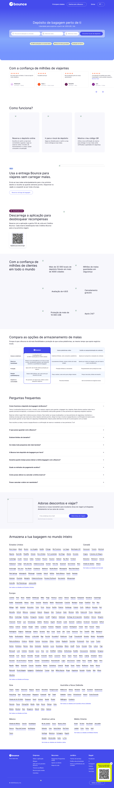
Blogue (35, 761)
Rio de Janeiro (46, 723)
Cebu (55, 704)
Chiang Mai (25, 704)
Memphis (27, 578)
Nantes (11, 646)
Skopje (67, 665)
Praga (47, 597)
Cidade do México (14, 723)
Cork (17, 655)
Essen (73, 665)
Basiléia (75, 651)
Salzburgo (28, 631)
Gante (58, 631)
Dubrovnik (84, 612)
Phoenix (44, 559)
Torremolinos (45, 660)
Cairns (69, 694)
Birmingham (73, 626)
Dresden (31, 651)
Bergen (31, 626)
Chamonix (12, 622)
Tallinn (37, 626)
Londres (11, 597)
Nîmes (99, 670)
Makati (37, 709)
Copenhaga (97, 597)
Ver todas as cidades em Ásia (18, 713)
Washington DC (76, 549)
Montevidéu (52, 738)
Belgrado (58, 626)
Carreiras (35, 773)
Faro (81, 631)
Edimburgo (35, 597)
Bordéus (25, 617)
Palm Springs (13, 573)
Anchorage (12, 568)
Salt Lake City (27, 564)
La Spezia (43, 626)
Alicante (59, 622)
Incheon (40, 699)
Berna (100, 655)
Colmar (58, 641)
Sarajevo (41, 617)
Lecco (37, 651)
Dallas (32, 559)
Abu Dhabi (89, 723)
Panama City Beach (50, 578)
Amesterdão (18, 602)
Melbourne (63, 689)
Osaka (17, 689)
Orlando (33, 554)
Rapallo (11, 665)
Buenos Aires (62, 723)
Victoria (101, 559)
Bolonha (45, 602)
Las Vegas (66, 549)
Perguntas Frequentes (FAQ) (58, 759)
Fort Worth (28, 568)
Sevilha (54, 607)
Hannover (75, 631)
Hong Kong (12, 694)
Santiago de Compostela (74, 617)
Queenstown (98, 689)
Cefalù (78, 660)
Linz (47, 651)
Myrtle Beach (54, 568)
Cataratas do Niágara (96, 554)
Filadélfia (26, 554)
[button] (91, 33)
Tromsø (47, 670)
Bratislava (18, 646)
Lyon (24, 622)
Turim (37, 607)
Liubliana (79, 622)
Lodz (18, 651)
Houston (51, 559)
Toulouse (58, 612)
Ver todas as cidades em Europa (19, 679)
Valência (87, 607)
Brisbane (77, 689)
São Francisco (57, 549)
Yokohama (24, 689)
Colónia (18, 626)
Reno (78, 564)
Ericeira (88, 670)
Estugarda (33, 617)
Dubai (76, 723)
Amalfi (72, 646)
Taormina (72, 641)
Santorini (71, 622)
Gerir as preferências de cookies (77, 764)
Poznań (91, 626)
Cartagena (59, 733)
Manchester (59, 602)
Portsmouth (80, 641)
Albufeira (12, 675)
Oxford (19, 612)
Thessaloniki (78, 636)
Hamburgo (68, 607)
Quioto (38, 689)
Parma (78, 646)
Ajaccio (23, 655)
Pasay (18, 704)
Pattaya (49, 704)
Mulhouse (85, 665)
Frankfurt (87, 602)
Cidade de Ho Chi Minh (16, 699)
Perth (83, 689)
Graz (42, 651)
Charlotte (19, 578)
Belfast (102, 622)
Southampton (19, 636)
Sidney (71, 689)
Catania (75, 607)
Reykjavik (64, 641)
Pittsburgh (31, 573)
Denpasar (28, 699)
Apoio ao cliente (56, 763)
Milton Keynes (60, 670)
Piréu (90, 646)
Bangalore (30, 709)
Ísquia (70, 655)
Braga (68, 670)
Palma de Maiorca (14, 641)
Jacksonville (32, 583)
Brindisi (31, 641)
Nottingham (12, 631)
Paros (84, 660)
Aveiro (92, 665)
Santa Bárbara (60, 573)
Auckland (90, 689)
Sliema (67, 646)
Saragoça (100, 651)
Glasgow (46, 612)
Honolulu (75, 554)
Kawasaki (43, 694)
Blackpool (99, 631)
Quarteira (46, 646)
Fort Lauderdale (52, 554)
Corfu (81, 607)
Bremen (30, 660)
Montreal (101, 549)
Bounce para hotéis (39, 770)
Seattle (42, 549)
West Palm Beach (74, 568)
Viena (32, 602)
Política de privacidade (77, 761)
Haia (52, 670)
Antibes (60, 651)
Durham (48, 564)
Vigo (101, 646)
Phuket (53, 699)
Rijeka (17, 665)
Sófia (77, 612)
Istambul (22, 607)
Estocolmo (30, 607)
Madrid (28, 597)
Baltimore (45, 568)
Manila (32, 704)
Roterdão (30, 655)
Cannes (37, 641)
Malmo (45, 665)
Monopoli (12, 651)
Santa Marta (57, 728)
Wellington (63, 699)
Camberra (72, 699)
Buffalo (52, 573)
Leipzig (87, 655)
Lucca (52, 646)
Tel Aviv (82, 723)
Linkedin (91, 769)
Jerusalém (97, 723)
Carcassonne (84, 651)
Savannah (63, 564)
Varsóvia (38, 602)
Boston (26, 549)
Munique (74, 602)
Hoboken (12, 578)
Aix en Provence (21, 660)
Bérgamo (100, 617)
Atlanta (69, 554)
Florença (54, 597)
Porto (42, 607)
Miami (20, 549)
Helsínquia (62, 617)
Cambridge (12, 559)
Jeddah (76, 728)
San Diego (62, 554)
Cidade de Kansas (37, 578)
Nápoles (11, 554)
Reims (81, 655)
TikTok (91, 766)
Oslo (52, 612)
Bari (100, 607)
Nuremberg (59, 646)
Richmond (94, 559)
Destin (68, 573)
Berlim (52, 602)
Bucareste (95, 622)
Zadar (65, 612)
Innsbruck (87, 622)
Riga (42, 636)
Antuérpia (94, 655)
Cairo (82, 728)
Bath (86, 626)
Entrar (93, 4)
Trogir (70, 636)
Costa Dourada (93, 694)
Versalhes (38, 665)
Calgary (85, 554)
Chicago (48, 549)
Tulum (11, 733)
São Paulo (66, 728)
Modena (46, 622)
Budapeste (80, 597)
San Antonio (71, 564)
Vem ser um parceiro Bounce (39, 764)
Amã (92, 728)
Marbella (11, 655)
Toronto (94, 549)
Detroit (46, 573)
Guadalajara (32, 723)
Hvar (87, 641)
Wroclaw (71, 612)
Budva (78, 665)
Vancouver (86, 549)
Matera (93, 636)
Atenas (26, 602)
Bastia (51, 655)
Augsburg (75, 670)
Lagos (63, 660)
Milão (42, 597)
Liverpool (32, 612)
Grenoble (44, 655)
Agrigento (31, 670)
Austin (20, 559)
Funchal (47, 636)
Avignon (20, 631)
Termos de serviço (75, 758)
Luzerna (65, 626)
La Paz (65, 738)
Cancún (24, 723)
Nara (23, 709)
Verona (48, 607)
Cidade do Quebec (88, 564)
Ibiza (48, 631)
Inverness (45, 641)
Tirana (91, 612)
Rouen (75, 655)
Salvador (44, 728)
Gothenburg (68, 651)
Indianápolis (22, 573)
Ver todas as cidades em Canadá (93, 568)
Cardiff (48, 617)
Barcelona (89, 597)
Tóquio (11, 689)
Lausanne (57, 655)
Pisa (93, 602)
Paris (17, 597)
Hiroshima (45, 689)
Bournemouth (55, 660)
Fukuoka (11, 704)
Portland (37, 559)
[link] (21, 192)
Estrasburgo (31, 622)
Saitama (48, 709)
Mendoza (52, 733)
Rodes (11, 636)
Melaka (11, 709)
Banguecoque (54, 689)
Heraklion (86, 617)
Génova (93, 617)
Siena (31, 646)
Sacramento (61, 578)
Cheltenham (39, 670)
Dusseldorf (55, 636)
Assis (53, 631)
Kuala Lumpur (26, 694)
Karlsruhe (24, 665)
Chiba (42, 709)
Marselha (12, 612)
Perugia (37, 655)
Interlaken (93, 651)
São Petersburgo (22, 583)
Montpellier (100, 636)
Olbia (92, 631)
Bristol (19, 622)
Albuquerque (71, 578)
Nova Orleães (41, 554)
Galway (11, 626)
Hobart (85, 694)
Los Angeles (34, 549)
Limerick (60, 665)
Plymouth (12, 670)
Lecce (92, 641)
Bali (49, 694)
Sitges (96, 660)
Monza (98, 665)
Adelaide (63, 694)
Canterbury (52, 665)
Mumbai (17, 709)
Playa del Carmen (21, 728)
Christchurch (77, 694)
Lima (50, 728)
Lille (63, 631)
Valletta (39, 622)
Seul (19, 694)
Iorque (81, 602)
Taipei (54, 694)
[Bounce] (18, 4)
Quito (59, 738)
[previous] (97, 92)
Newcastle (97, 612)
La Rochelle (35, 636)
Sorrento (42, 631)
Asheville (12, 583)
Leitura (96, 646)
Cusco (54, 723)
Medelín (44, 738)
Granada (84, 646)
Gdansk (39, 612)
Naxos (64, 655)
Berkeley (74, 573)
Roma (22, 597)
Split (17, 607)
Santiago (44, 733)
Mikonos (25, 612)
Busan (43, 704)
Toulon (98, 641)
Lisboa (60, 597)
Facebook (92, 758)
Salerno (35, 631)
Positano (51, 626)
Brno (100, 660)
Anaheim (39, 573)
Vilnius (52, 641)
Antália (90, 660)
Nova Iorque (13, 549)
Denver (26, 559)
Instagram (92, 763)
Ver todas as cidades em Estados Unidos (21, 587)
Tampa (20, 564)
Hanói (34, 699)
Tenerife (86, 631)
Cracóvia (67, 602)
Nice (98, 602)
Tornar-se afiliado (38, 768)
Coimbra (24, 651)
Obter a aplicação (38, 758)
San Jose (20, 568)
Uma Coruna (71, 660)
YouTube (91, 771)
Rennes (25, 646)
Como (68, 631)
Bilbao (11, 617)
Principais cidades (58, 4)
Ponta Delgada (21, 670)
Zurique (24, 626)
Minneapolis (63, 568)
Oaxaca (11, 728)
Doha (87, 728)
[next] (103, 92)
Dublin (11, 602)
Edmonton (86, 559)
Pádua (98, 626)
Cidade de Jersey (39, 564)
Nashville (19, 554)
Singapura (35, 694)
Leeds (65, 622)
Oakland (58, 559)
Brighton (54, 617)
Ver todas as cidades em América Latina (54, 742)
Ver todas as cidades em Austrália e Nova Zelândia (75, 703)
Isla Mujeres (31, 728)
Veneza (66, 597)
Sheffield (53, 651)
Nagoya (31, 689)
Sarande (82, 670)
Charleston (36, 568)
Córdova (24, 641)
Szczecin (12, 660)
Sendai (47, 699)
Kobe (37, 704)
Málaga (11, 607)
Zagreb (52, 622)
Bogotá (67, 733)
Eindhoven (63, 636)
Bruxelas (95, 607)
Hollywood (12, 564)
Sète (94, 670)
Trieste (81, 626)
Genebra (86, 636)
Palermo (60, 607)
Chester (37, 660)
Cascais (31, 665)
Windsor (27, 636)
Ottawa (98, 564)
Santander (38, 646)
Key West (66, 559)
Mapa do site (55, 765)
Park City (55, 564)
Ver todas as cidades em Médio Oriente (86, 732)
